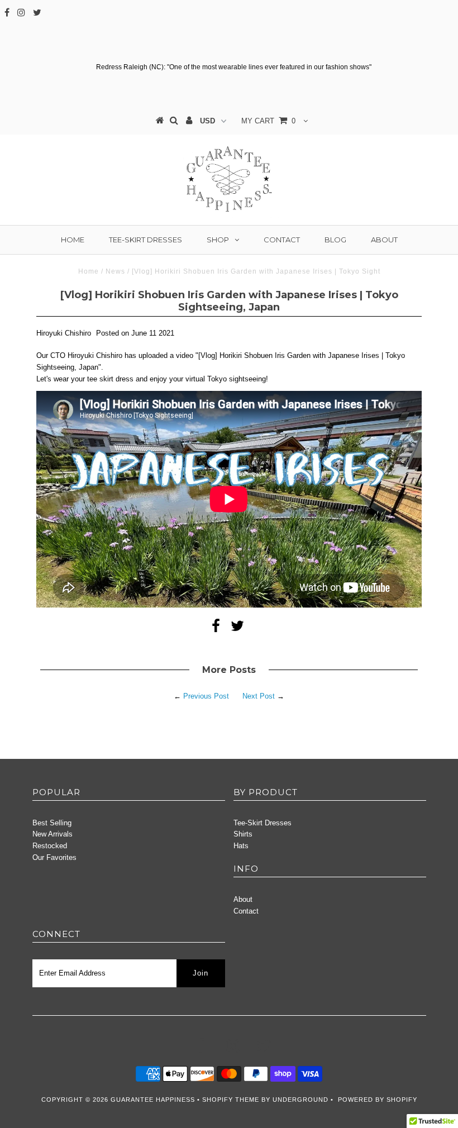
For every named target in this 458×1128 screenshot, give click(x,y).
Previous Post (206, 696)
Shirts (242, 834)
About (384, 239)
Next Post (258, 696)
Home (72, 239)
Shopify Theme (230, 1099)
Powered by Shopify (377, 1099)
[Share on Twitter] (237, 628)
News (115, 271)
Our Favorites (54, 857)
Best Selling (51, 823)
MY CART (268, 121)
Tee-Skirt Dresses (145, 239)
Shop (218, 239)
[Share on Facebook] (216, 628)
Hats (241, 846)
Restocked (49, 846)
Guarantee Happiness (154, 1099)
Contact (282, 239)
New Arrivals (52, 834)
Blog (335, 239)
